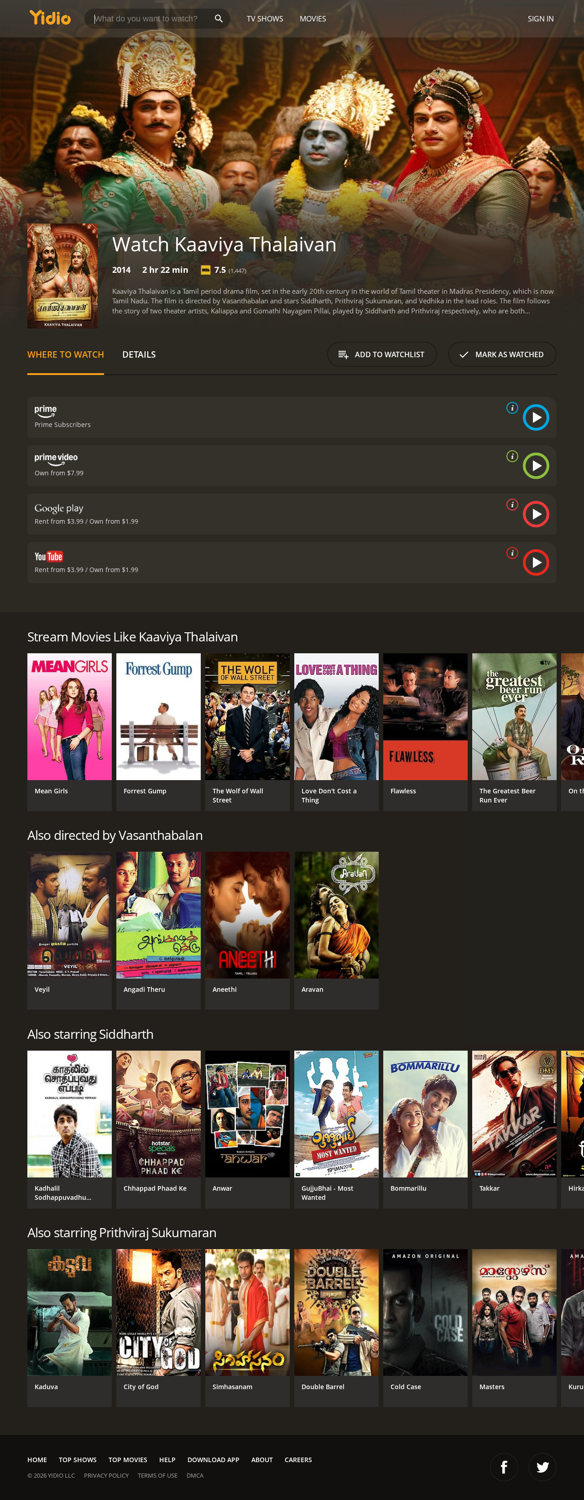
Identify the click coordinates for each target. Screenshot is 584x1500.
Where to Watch (65, 354)
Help (167, 1459)
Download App (214, 1459)
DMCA (195, 1475)
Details (139, 354)
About (262, 1459)
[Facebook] (504, 1467)
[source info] (510, 408)
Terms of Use (157, 1475)
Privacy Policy (106, 1475)
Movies (313, 19)
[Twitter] (542, 1467)
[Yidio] (50, 20)
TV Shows (265, 19)
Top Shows (78, 1459)
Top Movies (128, 1459)
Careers (298, 1459)
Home (37, 1459)
